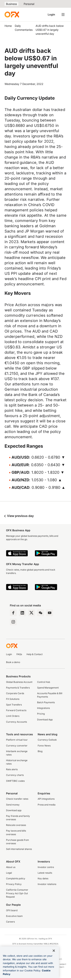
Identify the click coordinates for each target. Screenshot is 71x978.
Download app (13, 810)
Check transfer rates (17, 798)
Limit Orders (12, 716)
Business (11, 3)
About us (10, 867)
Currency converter (16, 745)
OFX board (11, 910)
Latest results (45, 872)
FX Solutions (12, 699)
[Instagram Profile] (13, 621)
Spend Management (48, 687)
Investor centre (46, 867)
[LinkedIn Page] (22, 612)
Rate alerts (12, 769)
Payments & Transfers (18, 687)
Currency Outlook (47, 739)
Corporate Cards (15, 693)
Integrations (43, 708)
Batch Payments (46, 702)
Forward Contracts (16, 710)
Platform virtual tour (17, 739)
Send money (13, 804)
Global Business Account (19, 682)
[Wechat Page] (40, 612)
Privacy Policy (14, 884)
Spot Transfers (14, 704)
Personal (29, 3)
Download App (45, 719)
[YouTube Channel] (49, 612)
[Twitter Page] (31, 612)
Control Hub (43, 682)
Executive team (14, 916)
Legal (9, 872)
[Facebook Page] (13, 612)
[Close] (54, 950)
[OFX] (12, 15)
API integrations (46, 798)
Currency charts (15, 775)
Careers (10, 921)
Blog (40, 751)
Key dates (43, 878)
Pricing (41, 713)
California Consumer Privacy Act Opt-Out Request (17, 893)
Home (8, 25)
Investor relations (47, 884)
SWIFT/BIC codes (15, 780)
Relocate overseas (16, 825)
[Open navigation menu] (63, 14)
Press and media (46, 804)
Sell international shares (19, 849)
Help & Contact (35, 654)
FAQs (19, 654)
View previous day (20, 516)
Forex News (44, 745)
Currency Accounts (16, 721)
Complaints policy (15, 878)
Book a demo (13, 662)
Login (51, 14)
